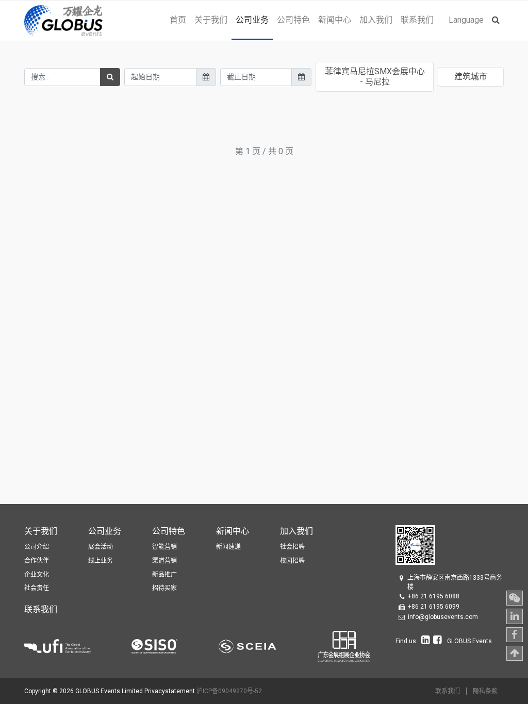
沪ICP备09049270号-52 (229, 691)
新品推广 (164, 574)
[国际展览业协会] (77, 645)
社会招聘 (292, 546)
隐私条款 (485, 691)
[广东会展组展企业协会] (344, 645)
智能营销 (164, 546)
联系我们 (447, 691)
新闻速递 (228, 546)
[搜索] (110, 77)
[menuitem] (178, 20)
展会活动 (100, 546)
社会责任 (36, 588)
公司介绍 (36, 546)
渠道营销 (164, 560)
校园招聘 (292, 560)
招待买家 (164, 588)
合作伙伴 (36, 560)
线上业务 (100, 560)
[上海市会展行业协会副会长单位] (268, 645)
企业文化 (36, 574)
